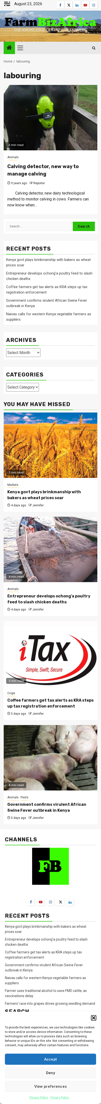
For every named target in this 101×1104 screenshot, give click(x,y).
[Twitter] (60, 902)
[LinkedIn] (70, 902)
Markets (12, 485)
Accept (50, 1059)
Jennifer (38, 505)
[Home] (9, 48)
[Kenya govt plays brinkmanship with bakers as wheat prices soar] (50, 445)
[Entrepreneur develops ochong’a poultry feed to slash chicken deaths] (50, 549)
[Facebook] (31, 902)
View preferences (50, 1086)
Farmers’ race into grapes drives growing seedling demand (50, 1003)
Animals (13, 157)
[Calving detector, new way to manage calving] (50, 117)
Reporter (39, 183)
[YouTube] (40, 902)
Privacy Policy (38, 1097)
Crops (11, 693)
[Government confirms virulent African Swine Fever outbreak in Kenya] (50, 757)
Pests (24, 797)
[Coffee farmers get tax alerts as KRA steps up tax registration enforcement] (50, 653)
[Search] (94, 48)
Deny (50, 1073)
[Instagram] (50, 902)
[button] (93, 1017)
